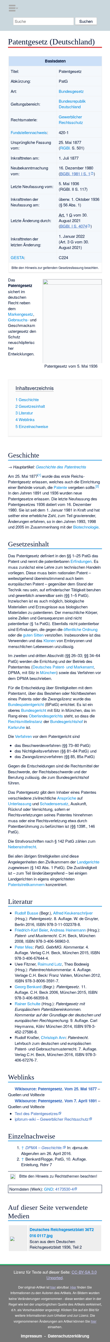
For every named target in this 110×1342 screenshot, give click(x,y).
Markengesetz (20, 314)
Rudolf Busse (26, 913)
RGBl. (65, 148)
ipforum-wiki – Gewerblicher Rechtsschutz (52, 1119)
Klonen (50, 640)
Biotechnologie (86, 527)
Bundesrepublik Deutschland (72, 103)
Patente (60, 487)
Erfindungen (81, 561)
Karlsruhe (16, 727)
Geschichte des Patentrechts (61, 467)
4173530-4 (64, 1189)
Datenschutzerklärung (68, 1336)
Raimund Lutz (50, 964)
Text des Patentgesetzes (36, 1113)
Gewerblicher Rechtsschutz (71, 119)
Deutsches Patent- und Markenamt (63, 667)
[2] (97, 486)
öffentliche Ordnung (80, 629)
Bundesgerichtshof (66, 721)
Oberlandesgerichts (46, 715)
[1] (39, 475)
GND (48, 1189)
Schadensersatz (54, 803)
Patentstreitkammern (26, 884)
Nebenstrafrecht (22, 846)
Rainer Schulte (27, 1003)
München (48, 672)
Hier (73, 1287)
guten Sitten (33, 635)
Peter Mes (24, 947)
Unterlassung (19, 803)
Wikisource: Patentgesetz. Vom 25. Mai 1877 (56, 1089)
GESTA (17, 257)
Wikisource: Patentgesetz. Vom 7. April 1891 (56, 1101)
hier (53, 1287)
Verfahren (23, 736)
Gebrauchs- (18, 319)
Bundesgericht (33, 710)
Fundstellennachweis (29, 132)
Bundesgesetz (71, 91)
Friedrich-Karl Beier (31, 930)
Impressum (31, 1336)
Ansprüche (66, 798)
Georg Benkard (28, 986)
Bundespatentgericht (26, 704)
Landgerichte (88, 862)
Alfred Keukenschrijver (73, 913)
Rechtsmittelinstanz (25, 721)
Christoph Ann (53, 1037)
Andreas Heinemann (68, 930)
